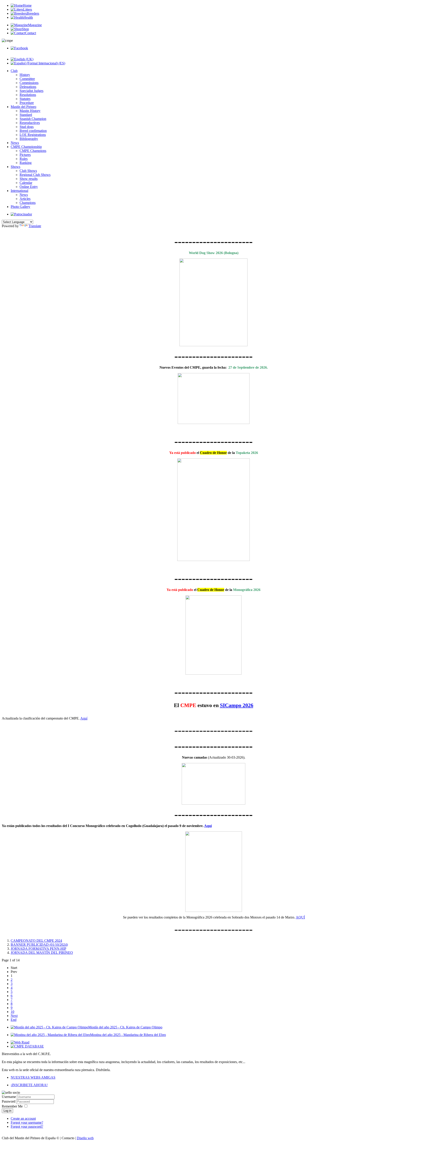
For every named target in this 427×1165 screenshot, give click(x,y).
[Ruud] (20, 1042)
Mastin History (30, 111)
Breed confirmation (33, 131)
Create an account (23, 1118)
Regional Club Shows (35, 175)
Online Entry (29, 187)
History (25, 75)
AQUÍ (300, 917)
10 (12, 1012)
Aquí (83, 718)
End (13, 1020)
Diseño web (85, 1138)
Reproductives (30, 123)
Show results (29, 179)
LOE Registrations (33, 135)
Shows (15, 167)
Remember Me (12, 1106)
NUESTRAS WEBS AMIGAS (33, 1077)
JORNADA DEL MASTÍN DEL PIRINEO (42, 952)
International (19, 191)
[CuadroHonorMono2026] (213, 635)
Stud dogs (27, 127)
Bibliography (29, 139)
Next (14, 1016)
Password (9, 1101)
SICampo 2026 (236, 705)
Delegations (28, 87)
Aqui (208, 826)
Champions (28, 203)
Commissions (29, 83)
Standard (26, 115)
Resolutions (28, 95)
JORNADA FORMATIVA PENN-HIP (38, 948)
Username (9, 1097)
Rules (24, 159)
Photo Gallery (20, 207)
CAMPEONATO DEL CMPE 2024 (36, 940)
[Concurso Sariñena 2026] (213, 398)
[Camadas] (213, 803)
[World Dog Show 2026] (213, 302)
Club (14, 71)
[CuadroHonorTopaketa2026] (213, 509)
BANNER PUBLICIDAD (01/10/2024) (39, 944)
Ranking (26, 163)
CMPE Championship (26, 147)
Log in (7, 1110)
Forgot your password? (27, 1126)
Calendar (26, 183)
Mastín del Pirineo (23, 107)
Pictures (25, 155)
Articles (25, 199)
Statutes (25, 99)
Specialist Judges (31, 91)
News (15, 143)
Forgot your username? (27, 1122)
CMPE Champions (33, 151)
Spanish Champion (33, 119)
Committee (27, 79)
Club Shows (28, 171)
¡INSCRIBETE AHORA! (29, 1085)
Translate (34, 226)
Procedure (27, 103)
